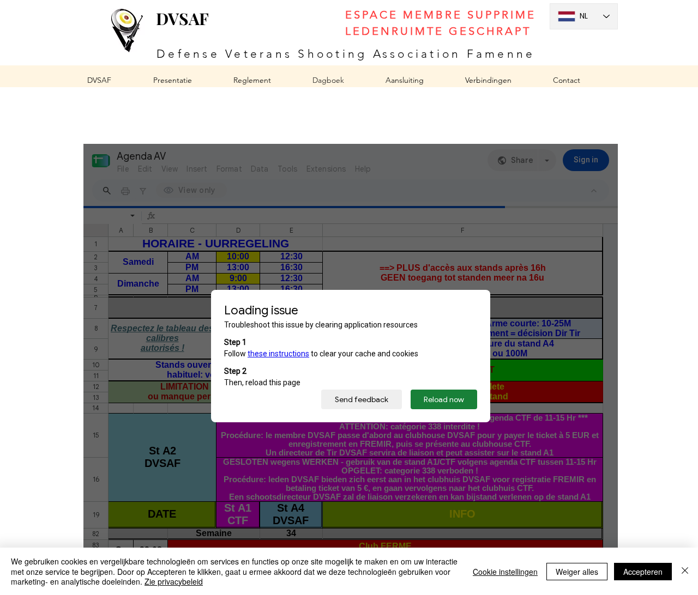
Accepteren (643, 571)
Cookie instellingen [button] (505, 571)
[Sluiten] (684, 571)
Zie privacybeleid (174, 581)
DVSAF (182, 18)
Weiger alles (577, 571)
